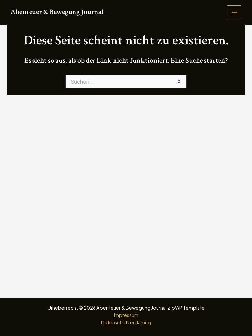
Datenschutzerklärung (126, 322)
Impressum (126, 315)
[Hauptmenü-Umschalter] (234, 12)
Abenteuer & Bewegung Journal (57, 12)
